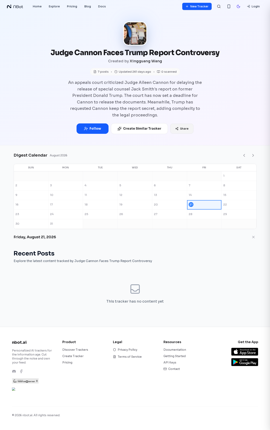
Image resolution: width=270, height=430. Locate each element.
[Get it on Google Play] (244, 362)
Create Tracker (73, 356)
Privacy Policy (127, 350)
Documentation (174, 350)
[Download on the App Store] (244, 352)
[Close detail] (253, 237)
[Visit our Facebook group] (21, 371)
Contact (174, 369)
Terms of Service (130, 356)
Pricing (67, 362)
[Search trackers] (219, 6)
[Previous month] (244, 155)
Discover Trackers (75, 350)
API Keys (169, 362)
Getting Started (174, 356)
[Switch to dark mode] (238, 6)
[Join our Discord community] (14, 371)
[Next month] (253, 155)
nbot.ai (19, 342)
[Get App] (228, 6)
